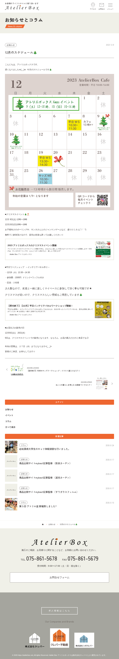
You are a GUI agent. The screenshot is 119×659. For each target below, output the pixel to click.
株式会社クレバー (80, 655)
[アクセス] (93, 6)
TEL (39, 558)
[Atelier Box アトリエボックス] (59, 542)
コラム (8, 421)
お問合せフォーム (59, 577)
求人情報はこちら (59, 611)
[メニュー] (110, 6)
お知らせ (9, 409)
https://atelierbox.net (25, 655)
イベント (9, 415)
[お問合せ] (101, 6)
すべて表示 (10, 427)
